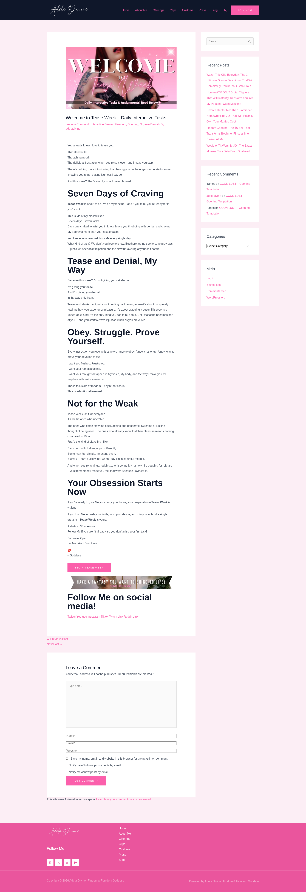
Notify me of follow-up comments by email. (95, 765)
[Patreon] (75, 862)
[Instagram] (67, 862)
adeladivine (213, 195)
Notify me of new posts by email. (89, 772)
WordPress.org (215, 297)
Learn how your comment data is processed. (123, 799)
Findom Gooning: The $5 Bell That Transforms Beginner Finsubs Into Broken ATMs (228, 133)
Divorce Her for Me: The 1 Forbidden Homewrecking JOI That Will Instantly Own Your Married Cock (229, 116)
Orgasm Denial (149, 124)
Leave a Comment (77, 124)
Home (125, 10)
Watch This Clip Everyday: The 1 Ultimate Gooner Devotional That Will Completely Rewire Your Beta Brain (229, 80)
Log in (210, 278)
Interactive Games (102, 124)
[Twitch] (50, 862)
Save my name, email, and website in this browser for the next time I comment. (119, 758)
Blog (215, 10)
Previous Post (57, 638)
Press (202, 10)
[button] (225, 10)
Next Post (55, 644)
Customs (187, 10)
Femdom (120, 124)
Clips (173, 10)
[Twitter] (58, 862)
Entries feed (214, 284)
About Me (141, 10)
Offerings (158, 10)
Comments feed (216, 291)
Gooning (133, 124)
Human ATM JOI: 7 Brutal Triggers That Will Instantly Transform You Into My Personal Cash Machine (229, 98)
